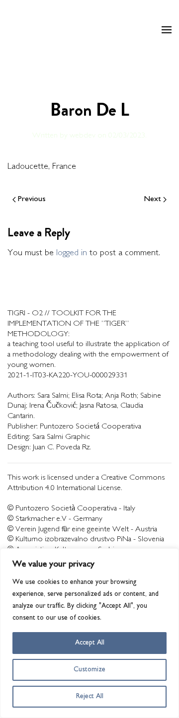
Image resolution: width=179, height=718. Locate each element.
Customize (89, 669)
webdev (82, 136)
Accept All (89, 643)
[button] (167, 29)
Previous (32, 199)
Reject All (89, 696)
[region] (89, 633)
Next (152, 199)
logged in (71, 253)
